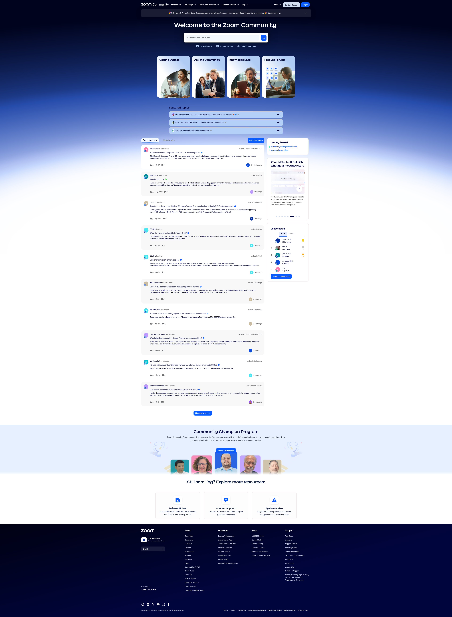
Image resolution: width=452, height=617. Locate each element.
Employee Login (303, 610)
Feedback (289, 559)
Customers (189, 540)
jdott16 (284, 247)
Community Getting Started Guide (284, 147)
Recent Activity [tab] (150, 140)
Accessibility (290, 567)
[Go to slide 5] (288, 217)
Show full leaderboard (281, 276)
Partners (188, 555)
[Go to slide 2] (279, 217)
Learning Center (291, 548)
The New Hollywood (157, 334)
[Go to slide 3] (282, 217)
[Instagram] (163, 604)
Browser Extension (225, 548)
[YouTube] (158, 604)
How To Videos (190, 579)
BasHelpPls (286, 254)
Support (289, 530)
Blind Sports (154, 148)
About (188, 530)
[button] (256, 140)
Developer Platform (192, 582)
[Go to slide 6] (291, 217)
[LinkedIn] (147, 604)
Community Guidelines (279, 150)
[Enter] (263, 38)
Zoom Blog (189, 536)
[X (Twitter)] (153, 604)
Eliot (283, 268)
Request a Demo (258, 548)
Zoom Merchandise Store (194, 590)
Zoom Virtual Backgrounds (228, 563)
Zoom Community (292, 552)
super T (153, 202)
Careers (188, 548)
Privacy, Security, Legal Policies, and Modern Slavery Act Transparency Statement (297, 577)
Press (187, 563)
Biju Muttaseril (155, 309)
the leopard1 (286, 239)
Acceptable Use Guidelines (257, 610)
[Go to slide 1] (276, 217)
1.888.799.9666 (148, 589)
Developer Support (292, 571)
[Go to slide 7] (294, 217)
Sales (254, 530)
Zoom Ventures (190, 586)
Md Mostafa (154, 361)
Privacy (232, 610)
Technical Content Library (295, 555)
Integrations (189, 552)
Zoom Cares (189, 571)
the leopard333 (287, 261)
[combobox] (222, 38)
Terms (226, 610)
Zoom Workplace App (226, 536)
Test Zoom (289, 536)
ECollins (153, 229)
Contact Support (291, 5)
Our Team (188, 544)
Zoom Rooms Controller (227, 544)
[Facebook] (168, 604)
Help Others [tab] (169, 140)
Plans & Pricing (257, 544)
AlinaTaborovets (156, 283)
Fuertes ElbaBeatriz (157, 385)
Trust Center (242, 610)
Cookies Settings (289, 610)
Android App (222, 559)
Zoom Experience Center (261, 555)
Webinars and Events (260, 552)
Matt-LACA (154, 175)
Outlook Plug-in (224, 552)
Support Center (291, 544)
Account (288, 540)
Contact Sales (257, 540)
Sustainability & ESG (192, 567)
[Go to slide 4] (285, 217)
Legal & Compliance (275, 610)
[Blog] (142, 604)
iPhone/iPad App (224, 555)
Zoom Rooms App (225, 540)
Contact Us (289, 563)
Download (223, 530)
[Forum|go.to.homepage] (155, 4)
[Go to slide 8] (297, 217)
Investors (188, 559)
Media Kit (188, 575)
